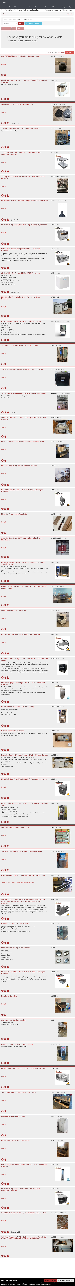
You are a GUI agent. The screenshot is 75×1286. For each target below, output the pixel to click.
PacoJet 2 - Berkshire (9, 996)
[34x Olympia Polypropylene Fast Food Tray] (62, 112)
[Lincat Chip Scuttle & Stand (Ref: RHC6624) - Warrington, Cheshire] (62, 498)
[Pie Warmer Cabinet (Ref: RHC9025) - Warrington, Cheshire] (62, 1076)
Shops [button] (47, 7)
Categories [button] (38, 7)
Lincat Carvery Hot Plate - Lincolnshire (15, 1140)
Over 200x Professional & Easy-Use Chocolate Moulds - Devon (24, 1213)
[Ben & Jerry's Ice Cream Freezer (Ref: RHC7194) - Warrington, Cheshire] (62, 1173)
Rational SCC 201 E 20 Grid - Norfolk (15, 924)
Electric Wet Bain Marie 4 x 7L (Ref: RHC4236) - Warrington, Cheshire (23, 973)
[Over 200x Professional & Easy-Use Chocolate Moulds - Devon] (62, 1221)
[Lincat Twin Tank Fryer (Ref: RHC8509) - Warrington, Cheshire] (62, 787)
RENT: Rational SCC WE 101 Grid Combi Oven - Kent (21, 321)
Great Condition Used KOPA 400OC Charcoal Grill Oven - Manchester (22, 539)
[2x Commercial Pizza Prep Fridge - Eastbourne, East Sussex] (62, 402)
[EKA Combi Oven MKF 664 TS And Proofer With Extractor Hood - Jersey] (62, 811)
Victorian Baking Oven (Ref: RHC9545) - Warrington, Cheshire (24, 225)
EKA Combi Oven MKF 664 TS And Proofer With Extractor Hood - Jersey (24, 804)
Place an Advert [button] (13, 7)
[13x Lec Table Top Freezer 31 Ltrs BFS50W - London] (62, 281)
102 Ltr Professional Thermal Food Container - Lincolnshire (22, 369)
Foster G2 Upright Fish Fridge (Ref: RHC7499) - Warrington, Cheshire (23, 683)
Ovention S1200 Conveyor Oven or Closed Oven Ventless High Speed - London (24, 587)
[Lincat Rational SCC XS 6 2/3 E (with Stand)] (62, 715)
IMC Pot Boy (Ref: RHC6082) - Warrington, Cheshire (20, 634)
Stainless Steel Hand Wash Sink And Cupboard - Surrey (21, 851)
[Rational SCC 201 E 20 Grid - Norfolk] (62, 932)
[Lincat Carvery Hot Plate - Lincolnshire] (62, 1149)
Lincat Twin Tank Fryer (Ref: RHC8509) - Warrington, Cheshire (24, 779)
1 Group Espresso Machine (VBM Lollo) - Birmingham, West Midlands (23, 177)
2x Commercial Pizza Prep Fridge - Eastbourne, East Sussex (23, 393)
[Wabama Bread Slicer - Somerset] (62, 618)
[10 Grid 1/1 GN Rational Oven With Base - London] (62, 353)
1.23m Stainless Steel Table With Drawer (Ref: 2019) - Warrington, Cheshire (21, 153)
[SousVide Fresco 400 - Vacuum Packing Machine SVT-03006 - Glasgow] (62, 426)
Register (71, 7)
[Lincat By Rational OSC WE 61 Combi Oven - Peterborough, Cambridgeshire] (62, 570)
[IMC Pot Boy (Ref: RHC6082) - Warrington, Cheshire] (62, 643)
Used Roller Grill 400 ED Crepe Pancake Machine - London (23, 875)
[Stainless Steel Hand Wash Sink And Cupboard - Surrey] (62, 859)
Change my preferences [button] (65, 1280)
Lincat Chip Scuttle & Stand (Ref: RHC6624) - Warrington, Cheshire (22, 491)
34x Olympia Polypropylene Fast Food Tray (17, 104)
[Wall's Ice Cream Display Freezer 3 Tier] (62, 835)
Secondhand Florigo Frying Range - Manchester (18, 1092)
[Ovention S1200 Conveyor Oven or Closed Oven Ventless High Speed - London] (62, 594)
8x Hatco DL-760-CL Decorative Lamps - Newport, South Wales (24, 201)
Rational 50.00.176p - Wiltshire (12, 731)
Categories (69, 52)
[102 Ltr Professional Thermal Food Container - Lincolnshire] (62, 377)
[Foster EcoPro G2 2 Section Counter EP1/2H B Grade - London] (62, 761)
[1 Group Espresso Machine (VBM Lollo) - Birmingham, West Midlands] (62, 185)
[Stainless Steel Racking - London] (62, 1028)
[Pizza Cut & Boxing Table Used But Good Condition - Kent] (62, 450)
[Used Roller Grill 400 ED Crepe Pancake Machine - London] (62, 884)
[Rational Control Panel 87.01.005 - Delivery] (62, 1052)
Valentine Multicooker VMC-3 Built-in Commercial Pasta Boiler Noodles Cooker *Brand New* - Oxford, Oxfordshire (24, 1238)
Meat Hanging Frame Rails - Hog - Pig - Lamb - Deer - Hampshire (21, 298)
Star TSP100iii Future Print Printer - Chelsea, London (20, 56)
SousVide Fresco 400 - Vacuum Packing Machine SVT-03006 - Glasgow (24, 418)
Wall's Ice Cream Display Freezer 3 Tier (15, 827)
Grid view (61, 52)
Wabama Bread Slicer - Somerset (13, 610)
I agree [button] (47, 1280)
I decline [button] (53, 1280)
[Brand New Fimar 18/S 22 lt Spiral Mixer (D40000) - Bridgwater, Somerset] (62, 88)
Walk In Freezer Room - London (13, 1116)
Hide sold (69, 14)
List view (54, 52)
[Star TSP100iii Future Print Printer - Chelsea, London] (62, 64)
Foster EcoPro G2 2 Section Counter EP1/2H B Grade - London (24, 755)
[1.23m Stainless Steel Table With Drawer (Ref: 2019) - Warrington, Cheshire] (62, 161)
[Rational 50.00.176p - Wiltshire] (62, 739)
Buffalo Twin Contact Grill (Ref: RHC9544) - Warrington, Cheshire (21, 250)
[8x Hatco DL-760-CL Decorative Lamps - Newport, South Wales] (62, 209)
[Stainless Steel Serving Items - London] (62, 956)
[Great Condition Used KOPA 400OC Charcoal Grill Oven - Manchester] (62, 546)
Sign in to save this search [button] (33, 23)
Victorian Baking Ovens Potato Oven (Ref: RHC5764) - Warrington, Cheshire (21, 1190)
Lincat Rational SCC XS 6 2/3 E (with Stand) (17, 707)
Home (4, 2)
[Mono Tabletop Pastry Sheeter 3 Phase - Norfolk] (62, 474)
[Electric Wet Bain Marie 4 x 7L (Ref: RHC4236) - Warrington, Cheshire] (62, 980)
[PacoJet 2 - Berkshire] (62, 1004)
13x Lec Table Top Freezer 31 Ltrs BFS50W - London (20, 273)
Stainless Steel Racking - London (13, 1020)
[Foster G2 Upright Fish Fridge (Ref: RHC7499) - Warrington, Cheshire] (62, 691)
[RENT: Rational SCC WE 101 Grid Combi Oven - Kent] (62, 329)
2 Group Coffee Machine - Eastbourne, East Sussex (20, 128)
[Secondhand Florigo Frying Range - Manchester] (62, 1100)
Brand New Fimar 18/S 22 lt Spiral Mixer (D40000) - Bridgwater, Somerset (24, 81)
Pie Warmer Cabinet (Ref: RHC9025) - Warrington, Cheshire (23, 1068)
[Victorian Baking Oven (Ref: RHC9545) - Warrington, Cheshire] (62, 233)
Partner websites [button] (26, 7)
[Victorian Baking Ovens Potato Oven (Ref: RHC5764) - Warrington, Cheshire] (62, 1197)
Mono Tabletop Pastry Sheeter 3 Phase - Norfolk (19, 466)
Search (21, 23)
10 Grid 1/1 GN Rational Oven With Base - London (19, 345)
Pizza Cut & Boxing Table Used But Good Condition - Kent (22, 442)
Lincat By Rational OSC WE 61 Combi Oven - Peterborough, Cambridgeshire (23, 563)
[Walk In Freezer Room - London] (62, 1125)
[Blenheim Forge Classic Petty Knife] (62, 522)
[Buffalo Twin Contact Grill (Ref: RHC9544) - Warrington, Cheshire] (62, 257)
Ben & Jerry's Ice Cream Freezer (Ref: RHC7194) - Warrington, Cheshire (24, 1165)
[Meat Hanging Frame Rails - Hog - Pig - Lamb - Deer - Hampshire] (62, 305)
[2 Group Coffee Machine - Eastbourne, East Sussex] (62, 136)
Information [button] (55, 7)
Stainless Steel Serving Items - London (15, 948)
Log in (64, 7)
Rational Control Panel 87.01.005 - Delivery (17, 1044)
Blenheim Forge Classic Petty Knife (14, 514)
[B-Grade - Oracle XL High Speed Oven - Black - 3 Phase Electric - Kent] (62, 667)
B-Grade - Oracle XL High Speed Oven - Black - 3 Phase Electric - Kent (24, 659)
